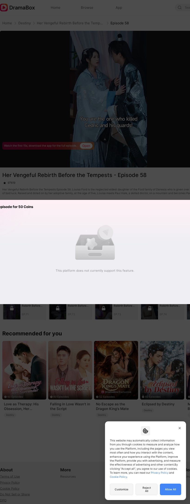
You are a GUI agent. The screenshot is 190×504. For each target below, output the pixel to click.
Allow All (170, 489)
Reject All (146, 489)
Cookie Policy (118, 477)
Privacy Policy (159, 472)
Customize (121, 489)
